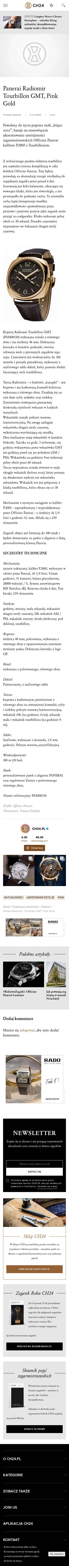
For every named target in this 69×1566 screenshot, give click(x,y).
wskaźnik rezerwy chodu (26, 619)
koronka (8, 347)
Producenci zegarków (25, 906)
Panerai (45, 906)
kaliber (57, 503)
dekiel (31, 367)
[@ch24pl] (25, 829)
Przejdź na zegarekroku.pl (34, 1346)
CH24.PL (34, 5)
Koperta (8, 332)
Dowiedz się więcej (47, 1186)
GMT (47, 332)
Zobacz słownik (34, 1429)
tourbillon (55, 161)
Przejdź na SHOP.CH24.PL (34, 1269)
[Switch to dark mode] (51, 5)
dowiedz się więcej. (13, 1560)
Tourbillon (35, 332)
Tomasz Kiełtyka (12, 115)
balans (37, 578)
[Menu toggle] (5, 5)
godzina (8, 447)
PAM (61, 897)
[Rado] (34, 927)
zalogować (27, 1030)
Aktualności (13, 897)
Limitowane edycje (40, 897)
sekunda (39, 609)
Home (6, 906)
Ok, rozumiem (56, 1554)
